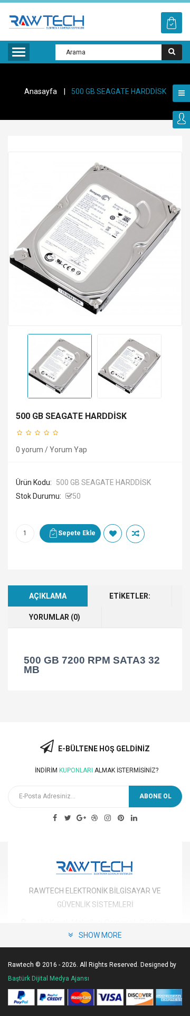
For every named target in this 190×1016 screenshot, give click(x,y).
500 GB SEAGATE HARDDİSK (118, 91)
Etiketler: (129, 596)
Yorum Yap (68, 449)
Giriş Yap (181, 119)
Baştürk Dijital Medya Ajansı (48, 978)
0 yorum (29, 449)
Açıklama (47, 596)
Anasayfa (40, 91)
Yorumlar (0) (54, 617)
